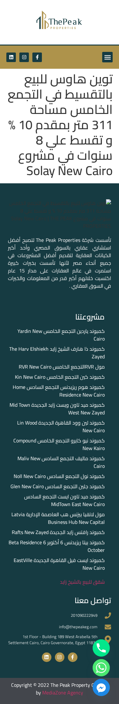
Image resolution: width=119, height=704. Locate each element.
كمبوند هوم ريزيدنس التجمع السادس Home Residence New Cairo (59, 390)
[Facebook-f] (37, 57)
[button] (107, 57)
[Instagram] (24, 57)
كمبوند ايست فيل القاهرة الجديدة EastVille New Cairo (59, 564)
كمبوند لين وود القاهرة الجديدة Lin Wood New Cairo (61, 426)
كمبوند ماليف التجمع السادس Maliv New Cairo (61, 462)
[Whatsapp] (101, 667)
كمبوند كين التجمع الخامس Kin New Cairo (60, 377)
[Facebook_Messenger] (101, 687)
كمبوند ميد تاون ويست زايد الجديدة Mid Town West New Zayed (57, 408)
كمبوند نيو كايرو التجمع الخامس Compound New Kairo (59, 444)
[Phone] (101, 648)
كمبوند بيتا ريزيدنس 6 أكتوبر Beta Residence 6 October (57, 546)
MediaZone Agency (62, 692)
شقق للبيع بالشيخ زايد (82, 582)
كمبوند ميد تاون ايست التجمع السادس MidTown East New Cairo (64, 500)
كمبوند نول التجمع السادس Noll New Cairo (59, 476)
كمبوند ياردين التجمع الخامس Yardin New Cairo (61, 334)
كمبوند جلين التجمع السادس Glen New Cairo (57, 486)
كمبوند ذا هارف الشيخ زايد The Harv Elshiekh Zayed (57, 352)
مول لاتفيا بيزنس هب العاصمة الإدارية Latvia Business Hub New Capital (58, 518)
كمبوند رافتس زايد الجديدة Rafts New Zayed (58, 532)
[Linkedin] (11, 57)
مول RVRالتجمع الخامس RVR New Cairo (62, 366)
